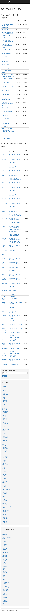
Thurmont (4, 514)
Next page (9, 138)
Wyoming (4, 603)
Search (4, 376)
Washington (5, 565)
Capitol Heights (5, 429)
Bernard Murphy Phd (4, 155)
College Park (5, 477)
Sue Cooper (4, 250)
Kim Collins (4, 231)
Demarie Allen (3, 293)
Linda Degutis (5, 348)
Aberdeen (4, 511)
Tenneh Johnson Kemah (3, 298)
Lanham (4, 467)
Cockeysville (5, 411)
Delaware (4, 572)
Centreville (4, 418)
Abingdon (4, 440)
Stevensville (5, 504)
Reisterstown (5, 486)
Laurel (3, 396)
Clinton (4, 430)
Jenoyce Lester (3, 253)
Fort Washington (6, 414)
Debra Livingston (4, 176)
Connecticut (5, 535)
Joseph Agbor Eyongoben (5, 289)
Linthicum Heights (6, 448)
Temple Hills (5, 518)
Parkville (4, 446)
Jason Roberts (3, 225)
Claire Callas (4, 218)
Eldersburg (4, 490)
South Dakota (5, 560)
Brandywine (5, 443)
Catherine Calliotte (4, 239)
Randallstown (5, 425)
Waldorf (4, 404)
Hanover (4, 422)
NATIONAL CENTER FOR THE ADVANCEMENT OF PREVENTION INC (7, 34)
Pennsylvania (5, 558)
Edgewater (4, 415)
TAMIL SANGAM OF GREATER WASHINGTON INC (7, 104)
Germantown (5, 400)
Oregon (4, 593)
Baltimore (4, 385)
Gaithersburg (5, 459)
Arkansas (4, 569)
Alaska (3, 568)
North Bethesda (5, 484)
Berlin (3, 421)
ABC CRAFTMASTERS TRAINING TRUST (7, 50)
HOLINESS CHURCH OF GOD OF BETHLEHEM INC (8, 75)
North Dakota (5, 555)
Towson (4, 460)
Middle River (5, 522)
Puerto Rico (5, 594)
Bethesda (4, 455)
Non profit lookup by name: (9, 370)
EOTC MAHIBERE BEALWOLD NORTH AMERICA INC (6, 125)
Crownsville (4, 432)
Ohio (3, 592)
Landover (4, 433)
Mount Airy (4, 513)
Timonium (4, 471)
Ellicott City (4, 393)
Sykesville (4, 495)
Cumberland (5, 470)
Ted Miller (4, 165)
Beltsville (4, 416)
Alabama (4, 531)
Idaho (3, 540)
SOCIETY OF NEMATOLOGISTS (6, 99)
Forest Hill (4, 419)
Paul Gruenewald (4, 183)
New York (4, 553)
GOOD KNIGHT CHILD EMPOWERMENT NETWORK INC (7, 63)
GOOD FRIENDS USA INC (7, 121)
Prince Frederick (6, 489)
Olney (3, 482)
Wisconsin (4, 566)
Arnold (3, 496)
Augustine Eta (5, 364)
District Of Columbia (6, 537)
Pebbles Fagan (3, 310)
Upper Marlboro (5, 394)
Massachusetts (5, 582)
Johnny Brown (3, 268)
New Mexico (5, 589)
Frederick (4, 457)
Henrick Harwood (4, 354)
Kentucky (4, 579)
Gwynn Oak (5, 452)
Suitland (4, 503)
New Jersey (5, 552)
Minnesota (4, 583)
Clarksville (4, 434)
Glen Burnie (5, 473)
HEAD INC (4, 59)
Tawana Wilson (3, 325)
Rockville (4, 386)
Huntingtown (5, 520)
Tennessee (4, 597)
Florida (4, 574)
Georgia (4, 538)
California (4, 534)
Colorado (4, 571)
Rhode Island (5, 559)
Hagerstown (5, 392)
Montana (4, 549)
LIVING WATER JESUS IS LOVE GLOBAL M (7, 87)
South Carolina (5, 596)
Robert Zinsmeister (4, 212)
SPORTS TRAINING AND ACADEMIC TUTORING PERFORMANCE (7, 117)
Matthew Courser (3, 245)
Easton (4, 397)
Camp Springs (5, 510)
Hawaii (3, 575)
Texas (3, 562)
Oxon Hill (4, 444)
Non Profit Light (5, 2)
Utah (3, 598)
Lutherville (4, 407)
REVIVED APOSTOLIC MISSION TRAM (7, 91)
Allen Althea (4, 306)
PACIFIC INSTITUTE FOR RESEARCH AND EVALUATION (7, 26)
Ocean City (4, 492)
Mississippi (4, 548)
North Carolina (5, 590)
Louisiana (4, 544)
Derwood (4, 507)
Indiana (4, 541)
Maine (3, 580)
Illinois (3, 576)
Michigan (4, 547)
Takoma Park (5, 410)
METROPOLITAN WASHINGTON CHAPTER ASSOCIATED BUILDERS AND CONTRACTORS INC (7, 39)
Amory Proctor (3, 263)
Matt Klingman (4, 257)
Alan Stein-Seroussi (4, 199)
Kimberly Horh (3, 338)
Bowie (3, 461)
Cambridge (4, 481)
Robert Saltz (4, 315)
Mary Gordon (4, 203)
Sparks (4, 508)
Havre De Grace (6, 423)
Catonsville (4, 474)
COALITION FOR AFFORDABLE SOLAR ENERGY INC (7, 46)
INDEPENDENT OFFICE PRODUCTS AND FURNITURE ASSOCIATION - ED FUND (8, 131)
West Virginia (5, 601)
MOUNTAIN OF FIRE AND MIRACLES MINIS (7, 79)
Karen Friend (4, 283)
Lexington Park (5, 451)
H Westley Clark (4, 333)
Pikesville (4, 485)
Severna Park (5, 403)
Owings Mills (5, 466)
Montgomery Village (6, 506)
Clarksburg (4, 441)
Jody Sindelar (5, 359)
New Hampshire (5, 587)
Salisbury (4, 463)
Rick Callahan (5, 209)
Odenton (4, 439)
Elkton (3, 405)
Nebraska (4, 586)
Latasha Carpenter (4, 279)
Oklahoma (4, 556)
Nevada (4, 551)
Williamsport (5, 437)
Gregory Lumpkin (3, 302)
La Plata (4, 426)
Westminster (5, 468)
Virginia (4, 600)
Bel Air (3, 398)
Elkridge (4, 475)
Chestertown (5, 479)
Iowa (3, 578)
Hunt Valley (4, 488)
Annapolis (4, 387)
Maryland (4, 545)
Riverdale (4, 521)
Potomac (4, 390)
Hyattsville (4, 401)
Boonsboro (4, 515)
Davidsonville (5, 436)
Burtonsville (5, 447)
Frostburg (4, 450)
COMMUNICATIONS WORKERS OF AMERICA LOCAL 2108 (7, 55)
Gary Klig (4, 159)
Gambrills (4, 517)
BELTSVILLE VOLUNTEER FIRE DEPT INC (7, 67)
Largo (3, 428)
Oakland (4, 497)
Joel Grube (4, 193)
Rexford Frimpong (4, 329)
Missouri (4, 585)
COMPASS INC (5, 29)
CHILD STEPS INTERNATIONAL (5, 108)
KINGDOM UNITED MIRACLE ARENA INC (6, 83)
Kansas (4, 542)
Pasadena (4, 412)
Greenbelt (4, 408)
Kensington (4, 478)
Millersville (4, 500)
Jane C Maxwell (3, 343)
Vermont (4, 563)
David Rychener (4, 171)
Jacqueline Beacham (4, 321)
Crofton (4, 499)
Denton (4, 502)
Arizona (4, 533)
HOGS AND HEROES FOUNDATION (6, 95)
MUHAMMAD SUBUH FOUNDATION (6, 71)
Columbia (4, 389)
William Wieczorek (4, 188)
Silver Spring (5, 456)
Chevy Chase (5, 464)
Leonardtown (5, 493)
